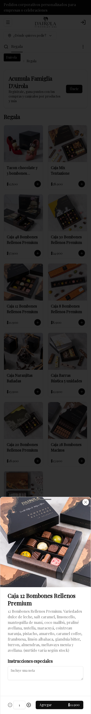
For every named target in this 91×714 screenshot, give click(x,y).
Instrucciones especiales (30, 661)
